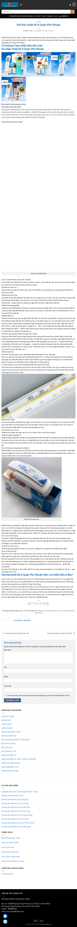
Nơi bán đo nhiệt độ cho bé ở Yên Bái (15, 803)
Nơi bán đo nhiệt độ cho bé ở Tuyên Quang (17, 815)
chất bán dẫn (40, 610)
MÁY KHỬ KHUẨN (8, 744)
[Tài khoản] (70, 4)
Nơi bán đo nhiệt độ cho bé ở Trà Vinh (15, 819)
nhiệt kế (40, 613)
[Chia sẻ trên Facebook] (33, 603)
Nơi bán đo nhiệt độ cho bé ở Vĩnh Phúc (16, 807)
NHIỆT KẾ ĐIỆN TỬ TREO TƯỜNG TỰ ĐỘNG (19, 759)
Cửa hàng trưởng (48, 30)
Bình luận (8, 650)
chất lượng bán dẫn (50, 610)
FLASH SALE (6, 724)
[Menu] (21, 4)
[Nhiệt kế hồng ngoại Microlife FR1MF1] (14, 89)
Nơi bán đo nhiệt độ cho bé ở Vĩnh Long (16, 811)
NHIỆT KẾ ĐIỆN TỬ (9, 755)
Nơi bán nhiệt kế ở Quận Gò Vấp (17, 633)
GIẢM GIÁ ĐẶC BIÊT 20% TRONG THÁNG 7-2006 (20, 792)
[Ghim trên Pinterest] (44, 603)
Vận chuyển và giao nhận (11, 857)
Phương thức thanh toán (10, 852)
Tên (5, 667)
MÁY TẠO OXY (7, 747)
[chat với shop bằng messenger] (5, 916)
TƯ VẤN (38, 21)
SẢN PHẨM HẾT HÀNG (10, 771)
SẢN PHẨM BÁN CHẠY (10, 767)
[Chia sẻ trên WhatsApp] (29, 603)
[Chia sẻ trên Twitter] (36, 603)
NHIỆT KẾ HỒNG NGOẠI (11, 763)
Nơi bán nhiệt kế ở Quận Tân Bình (59, 633)
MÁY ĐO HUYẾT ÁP (9, 736)
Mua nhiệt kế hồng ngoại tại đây (14, 104)
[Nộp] (73, 12)
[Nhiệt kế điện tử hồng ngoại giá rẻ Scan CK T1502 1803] (14, 64)
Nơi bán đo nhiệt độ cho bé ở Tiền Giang (16, 827)
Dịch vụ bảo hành (8, 847)
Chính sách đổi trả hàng (10, 842)
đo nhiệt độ (66, 610)
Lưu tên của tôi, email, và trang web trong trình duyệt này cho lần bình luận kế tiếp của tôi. (38, 695)
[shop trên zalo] (5, 921)
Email (6, 676)
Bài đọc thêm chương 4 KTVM (12, 795)
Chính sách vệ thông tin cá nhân (13, 861)
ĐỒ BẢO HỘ (6, 720)
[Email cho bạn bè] (40, 603)
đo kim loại (59, 610)
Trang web (7, 686)
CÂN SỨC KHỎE (8, 716)
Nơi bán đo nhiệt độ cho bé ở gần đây (15, 799)
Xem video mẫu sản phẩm (12, 107)
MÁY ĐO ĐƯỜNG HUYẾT (11, 732)
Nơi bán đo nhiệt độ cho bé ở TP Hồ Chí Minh (18, 823)
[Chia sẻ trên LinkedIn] (47, 603)
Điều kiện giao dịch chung (11, 838)
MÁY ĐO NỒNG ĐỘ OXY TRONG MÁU (16, 740)
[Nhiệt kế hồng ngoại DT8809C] (63, 64)
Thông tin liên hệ (7, 874)
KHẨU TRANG (7, 728)
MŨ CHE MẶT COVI (9, 751)
